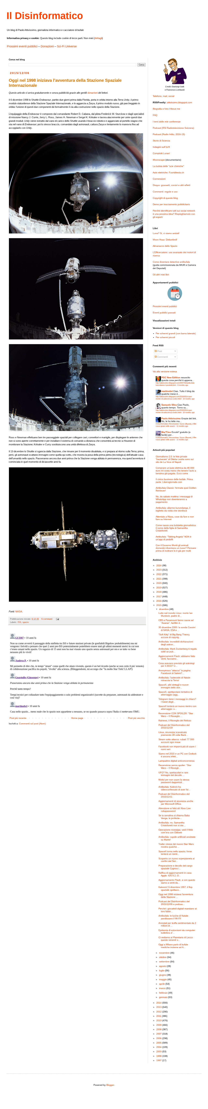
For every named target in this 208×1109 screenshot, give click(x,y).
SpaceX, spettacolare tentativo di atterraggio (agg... (175, 693)
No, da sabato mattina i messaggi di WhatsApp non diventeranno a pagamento (174, 499)
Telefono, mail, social (163, 96)
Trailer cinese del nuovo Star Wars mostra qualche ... (176, 845)
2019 (159, 587)
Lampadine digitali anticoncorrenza (176, 760)
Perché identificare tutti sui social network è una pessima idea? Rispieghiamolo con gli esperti (174, 213)
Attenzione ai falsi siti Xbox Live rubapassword (174, 809)
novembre (164, 952)
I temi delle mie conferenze (167, 121)
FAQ (155, 115)
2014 (159, 1002)
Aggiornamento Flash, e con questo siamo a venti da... (176, 881)
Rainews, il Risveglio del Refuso (174, 720)
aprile (162, 984)
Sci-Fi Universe (67, 46)
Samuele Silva (169, 404)
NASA (18, 611)
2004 (159, 1047)
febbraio (163, 992)
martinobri (167, 391)
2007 (159, 1033)
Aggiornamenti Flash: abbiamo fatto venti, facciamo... (176, 657)
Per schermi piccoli (165, 337)
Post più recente (18, 718)
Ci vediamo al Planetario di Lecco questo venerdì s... (175, 938)
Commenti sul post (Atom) (32, 723)
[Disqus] (77, 672)
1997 (159, 1060)
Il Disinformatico (44, 15)
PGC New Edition (170, 377)
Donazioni (47, 46)
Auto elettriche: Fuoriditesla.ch (168, 172)
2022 (159, 574)
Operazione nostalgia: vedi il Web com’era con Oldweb (175, 831)
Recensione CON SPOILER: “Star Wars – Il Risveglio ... (175, 714)
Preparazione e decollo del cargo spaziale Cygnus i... (175, 867)
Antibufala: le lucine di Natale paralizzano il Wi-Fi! (173, 917)
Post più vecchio (136, 718)
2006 (159, 1038)
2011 (159, 1016)
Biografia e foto (160, 108)
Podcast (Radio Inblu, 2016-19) (169, 134)
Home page (77, 718)
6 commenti (46, 619)
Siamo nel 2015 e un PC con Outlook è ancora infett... (177, 755)
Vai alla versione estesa (165, 371)
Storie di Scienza (161, 140)
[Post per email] (57, 619)
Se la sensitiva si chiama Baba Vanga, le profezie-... (174, 816)
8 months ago (182, 385)
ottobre (163, 957)
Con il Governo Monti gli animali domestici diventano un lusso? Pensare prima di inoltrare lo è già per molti (176, 548)
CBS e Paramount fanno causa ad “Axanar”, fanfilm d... (176, 621)
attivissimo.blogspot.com (179, 102)
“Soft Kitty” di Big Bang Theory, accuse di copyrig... (174, 636)
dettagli (98, 38)
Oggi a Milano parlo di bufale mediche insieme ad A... (173, 946)
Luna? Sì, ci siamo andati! (166, 233)
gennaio (163, 997)
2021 (159, 578)
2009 (159, 1025)
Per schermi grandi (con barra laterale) (176, 333)
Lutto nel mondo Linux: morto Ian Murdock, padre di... (175, 614)
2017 (159, 596)
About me (175, 108)
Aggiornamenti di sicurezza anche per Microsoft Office (175, 802)
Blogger (110, 1085)
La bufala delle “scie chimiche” (168, 166)
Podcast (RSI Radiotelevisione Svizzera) (173, 128)
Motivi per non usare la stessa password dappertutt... (173, 781)
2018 (159, 592)
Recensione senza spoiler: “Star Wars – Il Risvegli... (174, 766)
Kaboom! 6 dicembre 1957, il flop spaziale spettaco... (175, 888)
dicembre (164, 609)
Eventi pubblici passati (164, 312)
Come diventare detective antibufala (171, 262)
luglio (162, 970)
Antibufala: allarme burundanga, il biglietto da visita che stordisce (173, 509)
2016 (159, 601)
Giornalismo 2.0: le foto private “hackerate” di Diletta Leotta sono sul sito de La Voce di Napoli (175, 459)
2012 (159, 1011)
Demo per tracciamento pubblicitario (171, 204)
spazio (25, 622)
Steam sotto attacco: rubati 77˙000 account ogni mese (176, 740)
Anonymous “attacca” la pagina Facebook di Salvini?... (174, 671)
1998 (159, 1056)
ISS (19, 622)
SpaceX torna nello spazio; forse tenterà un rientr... (175, 852)
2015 (159, 605)
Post (159, 351)
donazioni (92, 92)
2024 (159, 565)
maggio (163, 979)
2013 (159, 1007)
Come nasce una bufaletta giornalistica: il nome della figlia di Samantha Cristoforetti (176, 528)
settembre (164, 961)
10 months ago (189, 399)
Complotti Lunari (161, 153)
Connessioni (159, 179)
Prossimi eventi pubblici (22, 46)
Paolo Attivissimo (171, 418)
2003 (159, 1051)
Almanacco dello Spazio (165, 246)
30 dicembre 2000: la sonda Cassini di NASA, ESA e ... (176, 628)
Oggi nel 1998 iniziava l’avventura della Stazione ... (175, 895)
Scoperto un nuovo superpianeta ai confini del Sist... (176, 860)
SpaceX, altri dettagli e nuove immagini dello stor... (173, 686)
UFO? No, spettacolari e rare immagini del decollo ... (173, 774)
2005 (159, 1042)
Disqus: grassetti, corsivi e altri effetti (171, 185)
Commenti (162, 357)
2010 (159, 1020)
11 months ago (182, 426)
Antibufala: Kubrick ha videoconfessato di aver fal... (174, 788)
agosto (163, 966)
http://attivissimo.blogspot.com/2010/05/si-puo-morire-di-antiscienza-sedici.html (174, 398)
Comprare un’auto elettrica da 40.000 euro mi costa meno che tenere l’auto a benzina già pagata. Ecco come (176, 471)
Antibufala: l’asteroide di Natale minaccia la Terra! (174, 679)
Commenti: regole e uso (165, 191)
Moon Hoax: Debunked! (165, 239)
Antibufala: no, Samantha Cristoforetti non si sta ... (172, 824)
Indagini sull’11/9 (161, 147)
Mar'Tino (166, 432)
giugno (163, 975)
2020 (159, 583)
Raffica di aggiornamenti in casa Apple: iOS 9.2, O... (174, 874)
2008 (159, 1029)
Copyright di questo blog (165, 198)
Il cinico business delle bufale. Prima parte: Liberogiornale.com (174, 480)
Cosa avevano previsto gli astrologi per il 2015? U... (176, 664)
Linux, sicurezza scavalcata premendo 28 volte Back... (173, 733)
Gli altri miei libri (161, 274)
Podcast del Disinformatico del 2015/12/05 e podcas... (173, 902)
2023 (159, 569)
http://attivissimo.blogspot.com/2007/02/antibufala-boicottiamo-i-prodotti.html (175, 384)
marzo (162, 988)
